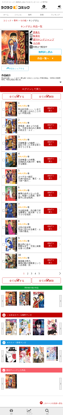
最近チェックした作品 (15, 370)
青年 (16, 20)
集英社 (36, 36)
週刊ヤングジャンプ (43, 39)
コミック (7, 20)
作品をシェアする (16, 68)
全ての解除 (46, 96)
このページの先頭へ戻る (52, 403)
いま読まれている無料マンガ (19, 315)
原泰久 (36, 32)
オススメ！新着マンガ (16, 342)
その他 (23, 20)
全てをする (16, 96)
